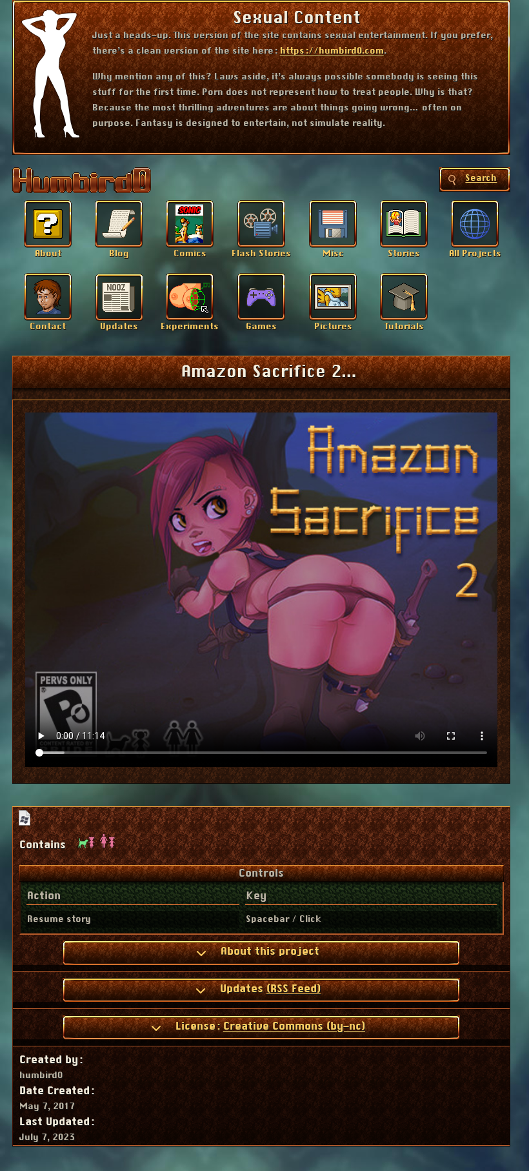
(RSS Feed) (293, 989)
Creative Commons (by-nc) (294, 1026)
